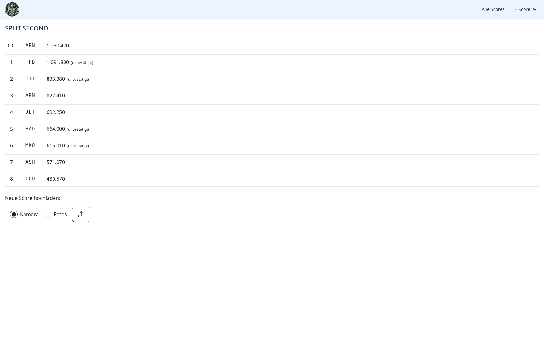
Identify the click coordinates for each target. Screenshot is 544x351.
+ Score (522, 9)
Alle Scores (493, 9)
